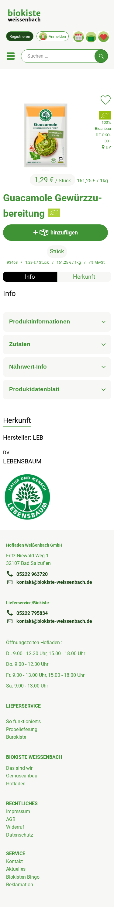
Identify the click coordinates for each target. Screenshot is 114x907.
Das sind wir (19, 768)
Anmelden (57, 36)
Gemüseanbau (21, 776)
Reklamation (19, 884)
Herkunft (84, 276)
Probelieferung (21, 729)
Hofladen (16, 784)
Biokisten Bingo (23, 877)
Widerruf (15, 827)
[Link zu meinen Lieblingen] (103, 36)
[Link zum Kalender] (78, 36)
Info (30, 276)
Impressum (18, 811)
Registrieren (19, 36)
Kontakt (14, 861)
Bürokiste (16, 737)
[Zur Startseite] (24, 16)
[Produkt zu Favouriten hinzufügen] (105, 100)
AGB (11, 819)
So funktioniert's (23, 721)
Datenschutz (19, 835)
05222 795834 (32, 613)
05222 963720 (32, 574)
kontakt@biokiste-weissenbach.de (54, 582)
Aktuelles (16, 869)
